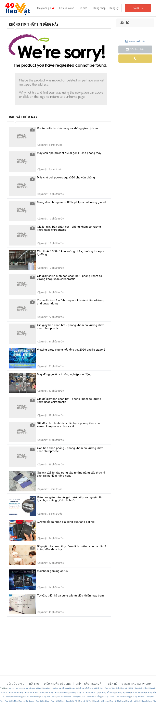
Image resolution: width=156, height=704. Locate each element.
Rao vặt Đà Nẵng (141, 688)
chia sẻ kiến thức (97, 688)
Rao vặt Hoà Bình (133, 701)
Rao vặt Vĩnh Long (61, 692)
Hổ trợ (34, 683)
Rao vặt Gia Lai (108, 697)
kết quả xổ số (84, 688)
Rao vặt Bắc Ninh (138, 692)
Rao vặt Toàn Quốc (112, 688)
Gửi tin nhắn (137, 49)
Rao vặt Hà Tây (71, 701)
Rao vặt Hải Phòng (16, 692)
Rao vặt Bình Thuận (48, 697)
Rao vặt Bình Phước (31, 697)
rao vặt (11, 688)
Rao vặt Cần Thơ (31, 692)
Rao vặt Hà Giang (122, 697)
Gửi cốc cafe (15, 683)
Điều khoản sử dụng (57, 683)
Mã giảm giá (44, 8)
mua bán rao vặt (71, 688)
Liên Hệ (112, 683)
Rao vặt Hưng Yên (148, 701)
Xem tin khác (137, 41)
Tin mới (82, 8)
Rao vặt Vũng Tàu (77, 692)
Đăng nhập (99, 8)
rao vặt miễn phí (22, 688)
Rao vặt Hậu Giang (118, 701)
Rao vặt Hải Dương (26, 701)
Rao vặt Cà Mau (79, 697)
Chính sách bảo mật (89, 683)
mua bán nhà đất (58, 688)
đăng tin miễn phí (36, 688)
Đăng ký (113, 8)
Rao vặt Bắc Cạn (92, 692)
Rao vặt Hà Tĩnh (11, 701)
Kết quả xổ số (66, 8)
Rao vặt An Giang (46, 692)
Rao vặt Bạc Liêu (123, 692)
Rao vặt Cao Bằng (93, 697)
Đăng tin (138, 8)
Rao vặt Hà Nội (127, 688)
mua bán (46, 688)
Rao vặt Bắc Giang (108, 692)
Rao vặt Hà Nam (138, 697)
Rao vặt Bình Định (64, 697)
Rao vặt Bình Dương (13, 697)
